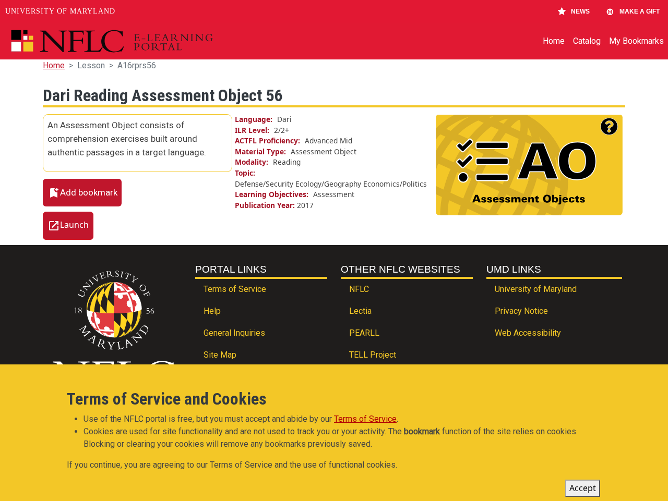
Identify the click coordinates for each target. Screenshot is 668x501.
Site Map (220, 355)
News (580, 11)
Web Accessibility (528, 333)
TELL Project (372, 355)
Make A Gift (639, 11)
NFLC (359, 289)
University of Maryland (60, 11)
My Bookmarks (636, 41)
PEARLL (364, 333)
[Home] (136, 41)
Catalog (587, 41)
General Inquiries (234, 333)
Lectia (360, 311)
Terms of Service (235, 289)
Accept (582, 488)
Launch (74, 225)
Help (212, 311)
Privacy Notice (521, 311)
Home (554, 41)
